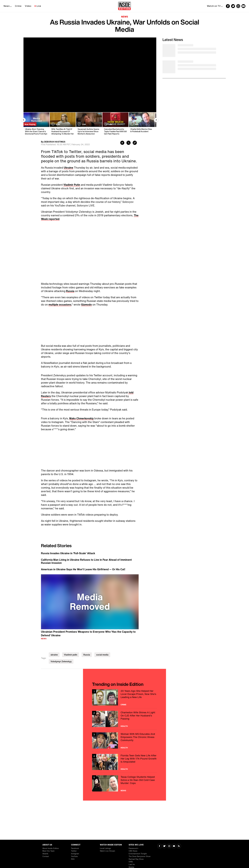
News (7, 6)
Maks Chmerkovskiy (81, 413)
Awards (45, 853)
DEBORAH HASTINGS (54, 141)
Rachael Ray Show (136, 859)
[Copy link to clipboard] (134, 143)
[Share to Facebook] (122, 143)
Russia (70, 291)
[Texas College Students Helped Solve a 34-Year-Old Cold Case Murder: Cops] (124, 776)
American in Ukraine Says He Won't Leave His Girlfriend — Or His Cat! (83, 561)
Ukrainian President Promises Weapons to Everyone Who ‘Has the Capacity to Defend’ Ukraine (88, 626)
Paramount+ (133, 848)
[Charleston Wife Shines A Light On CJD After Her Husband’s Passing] (124, 711)
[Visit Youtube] (174, 846)
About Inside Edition (50, 848)
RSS (73, 859)
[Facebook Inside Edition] (228, 6)
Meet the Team (48, 851)
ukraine (54, 647)
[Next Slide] (156, 120)
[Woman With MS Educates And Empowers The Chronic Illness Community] (124, 733)
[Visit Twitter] (164, 846)
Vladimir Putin (71, 185)
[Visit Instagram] (169, 846)
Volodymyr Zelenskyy (61, 653)
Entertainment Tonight (138, 853)
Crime (18, 6)
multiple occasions (60, 304)
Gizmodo (86, 304)
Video (28, 6)
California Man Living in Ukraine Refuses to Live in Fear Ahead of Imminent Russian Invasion (86, 553)
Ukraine (68, 167)
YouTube (74, 856)
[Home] (124, 6)
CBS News (133, 851)
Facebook (75, 848)
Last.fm (132, 864)
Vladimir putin (70, 647)
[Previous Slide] (23, 120)
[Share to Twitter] (128, 143)
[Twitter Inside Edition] (233, 6)
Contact (45, 856)
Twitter (74, 851)
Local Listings (105, 848)
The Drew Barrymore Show (139, 856)
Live (39, 6)
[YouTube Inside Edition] (243, 6)
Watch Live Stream (107, 851)
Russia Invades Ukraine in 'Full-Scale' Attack (68, 545)
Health (124, 718)
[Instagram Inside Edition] (238, 6)
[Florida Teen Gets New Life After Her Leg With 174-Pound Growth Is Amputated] (124, 754)
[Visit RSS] (179, 846)
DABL (131, 861)
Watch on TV (214, 6)
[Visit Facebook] (159, 846)
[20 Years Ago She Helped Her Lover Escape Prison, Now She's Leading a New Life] (124, 690)
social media (102, 647)
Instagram (75, 853)
